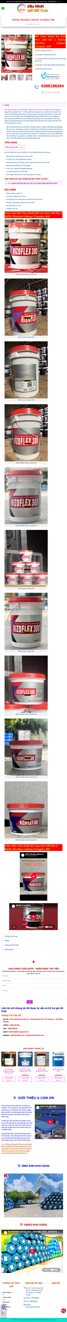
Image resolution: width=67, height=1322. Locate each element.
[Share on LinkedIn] (58, 92)
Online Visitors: (7, 1292)
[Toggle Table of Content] (21, 147)
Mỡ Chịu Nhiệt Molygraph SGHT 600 (42, 1070)
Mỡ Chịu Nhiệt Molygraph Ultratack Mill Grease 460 (8, 1071)
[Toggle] (3, 105)
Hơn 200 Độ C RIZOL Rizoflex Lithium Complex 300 (35, 109)
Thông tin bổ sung (11, 936)
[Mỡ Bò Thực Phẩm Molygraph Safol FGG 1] (25, 1059)
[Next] (29, 54)
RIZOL (39, 24)
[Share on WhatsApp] (42, 92)
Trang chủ (30, 24)
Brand (7, 940)
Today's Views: (7, 1297)
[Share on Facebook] (45, 92)
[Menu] (2, 8)
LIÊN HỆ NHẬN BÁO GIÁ (9, 1079)
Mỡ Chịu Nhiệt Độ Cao (12, 109)
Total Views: (6, 1302)
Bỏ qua (58, 1)
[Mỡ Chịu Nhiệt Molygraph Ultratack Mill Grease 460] (8, 1059)
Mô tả (7, 105)
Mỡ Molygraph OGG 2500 (58, 1070)
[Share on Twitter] (48, 92)
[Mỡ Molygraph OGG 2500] (58, 1059)
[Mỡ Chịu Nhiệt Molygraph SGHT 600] (41, 1059)
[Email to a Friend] (51, 92)
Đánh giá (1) (9, 949)
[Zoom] (3, 70)
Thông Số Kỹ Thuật (11, 945)
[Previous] (4, 54)
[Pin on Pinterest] (55, 92)
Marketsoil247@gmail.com (18, 1032)
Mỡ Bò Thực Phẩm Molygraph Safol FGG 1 (25, 1071)
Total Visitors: (7, 1306)
